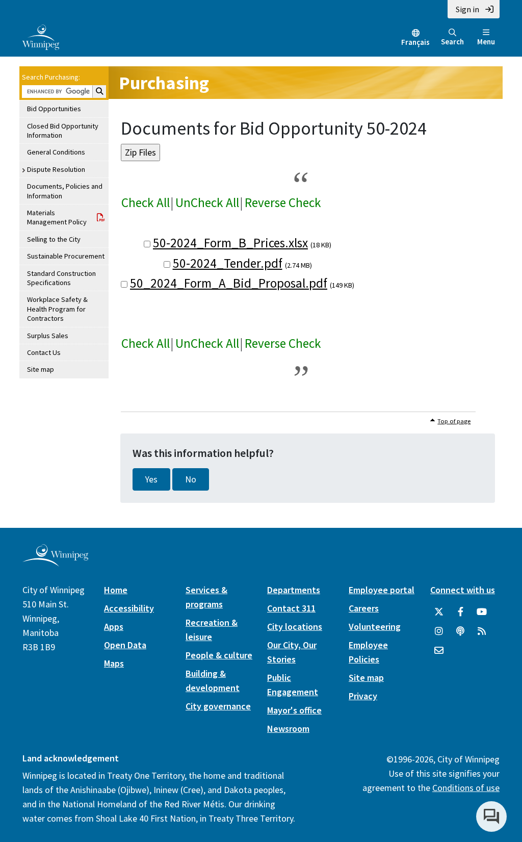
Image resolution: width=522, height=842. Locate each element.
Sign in (467, 9)
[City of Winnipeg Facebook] (460, 612)
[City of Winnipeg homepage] (55, 563)
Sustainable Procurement (66, 256)
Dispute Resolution (56, 169)
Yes (151, 479)
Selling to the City (54, 239)
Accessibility (129, 608)
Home (115, 590)
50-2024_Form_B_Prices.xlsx (230, 243)
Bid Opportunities (54, 108)
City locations (294, 626)
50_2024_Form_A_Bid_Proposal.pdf (228, 283)
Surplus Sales (47, 335)
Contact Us (44, 352)
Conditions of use (466, 788)
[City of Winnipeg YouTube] (481, 612)
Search (452, 41)
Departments (293, 590)
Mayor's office (294, 710)
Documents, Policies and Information (64, 191)
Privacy (363, 696)
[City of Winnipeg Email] (439, 650)
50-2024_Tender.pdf (227, 263)
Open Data (125, 645)
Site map (40, 369)
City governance (218, 706)
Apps (113, 626)
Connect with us (462, 590)
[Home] (40, 36)
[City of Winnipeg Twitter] (439, 612)
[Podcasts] (460, 631)
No (190, 479)
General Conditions (56, 152)
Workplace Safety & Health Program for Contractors (57, 309)
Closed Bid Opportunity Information (62, 130)
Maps (114, 663)
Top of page (454, 421)
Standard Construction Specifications (61, 278)
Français (415, 42)
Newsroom (288, 728)
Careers (364, 608)
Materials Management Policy (57, 217)
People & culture (219, 655)
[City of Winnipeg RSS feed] (481, 631)
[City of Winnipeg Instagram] (439, 631)
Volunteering (375, 626)
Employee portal (381, 590)
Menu (486, 41)
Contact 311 (291, 608)
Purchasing (164, 82)
